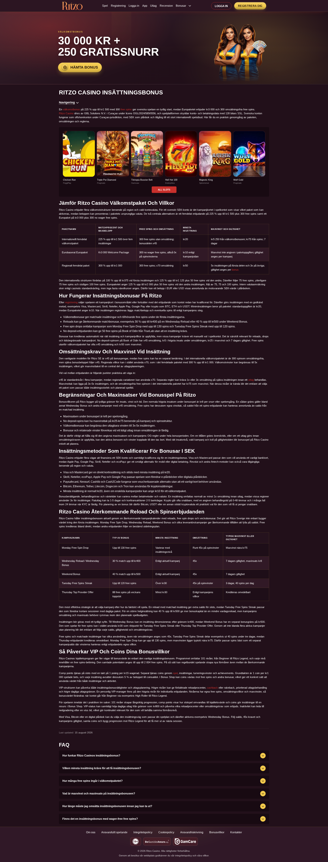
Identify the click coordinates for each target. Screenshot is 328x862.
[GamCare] (185, 841)
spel (175, 673)
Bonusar (181, 5)
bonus (235, 269)
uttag (251, 379)
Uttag (153, 5)
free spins (126, 109)
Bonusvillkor (216, 832)
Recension (166, 5)
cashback (212, 687)
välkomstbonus (71, 109)
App (144, 5)
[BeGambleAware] (157, 841)
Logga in (134, 5)
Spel (105, 5)
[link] (79, 157)
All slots (164, 189)
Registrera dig (250, 5)
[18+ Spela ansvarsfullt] (135, 841)
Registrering (118, 5)
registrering (71, 302)
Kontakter (236, 832)
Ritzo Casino (66, 113)
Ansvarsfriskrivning (191, 832)
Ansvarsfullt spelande (114, 832)
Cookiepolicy (166, 832)
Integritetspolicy (142, 832)
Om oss (90, 832)
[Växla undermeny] (190, 6)
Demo (79, 161)
